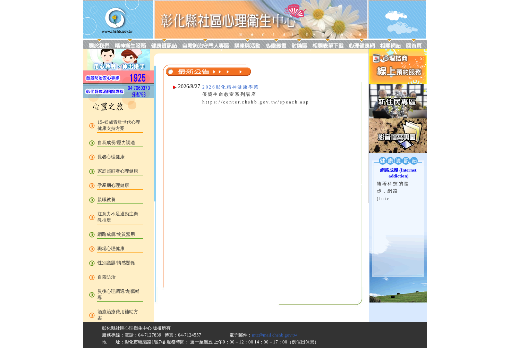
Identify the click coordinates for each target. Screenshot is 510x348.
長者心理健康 (111, 156)
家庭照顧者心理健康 (117, 171)
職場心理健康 (111, 248)
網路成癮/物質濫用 (116, 234)
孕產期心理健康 (113, 185)
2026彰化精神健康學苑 (230, 87)
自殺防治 (106, 277)
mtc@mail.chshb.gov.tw (274, 335)
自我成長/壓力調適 (116, 142)
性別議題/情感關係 (116, 262)
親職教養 (106, 199)
